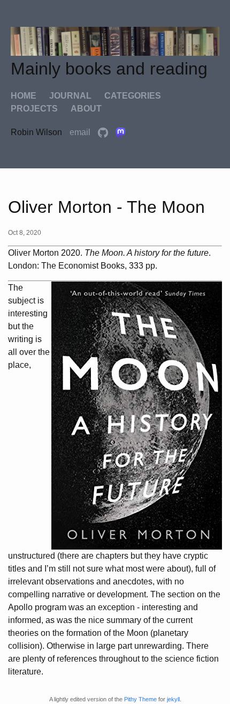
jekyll (173, 699)
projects (34, 108)
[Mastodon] (121, 132)
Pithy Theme (140, 699)
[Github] (104, 132)
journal (70, 95)
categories (132, 95)
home (23, 95)
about (86, 108)
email (81, 132)
